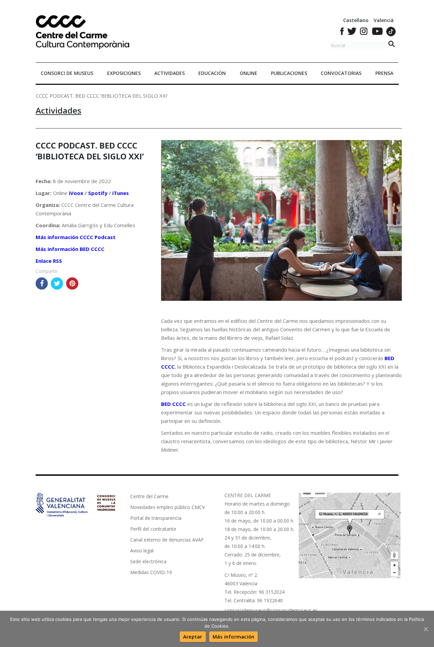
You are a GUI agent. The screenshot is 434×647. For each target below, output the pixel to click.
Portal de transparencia (155, 518)
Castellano (356, 20)
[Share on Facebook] (42, 283)
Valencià (384, 20)
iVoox (76, 193)
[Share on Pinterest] (72, 283)
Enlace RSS (49, 260)
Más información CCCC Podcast (76, 237)
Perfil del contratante (153, 529)
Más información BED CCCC (70, 249)
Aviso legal (142, 550)
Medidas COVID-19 (151, 572)
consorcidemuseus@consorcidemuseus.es (271, 610)
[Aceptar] (425, 629)
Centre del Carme (149, 496)
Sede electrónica (148, 561)
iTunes (120, 193)
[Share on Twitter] (57, 283)
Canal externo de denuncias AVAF (167, 539)
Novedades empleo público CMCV (167, 507)
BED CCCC (173, 403)
